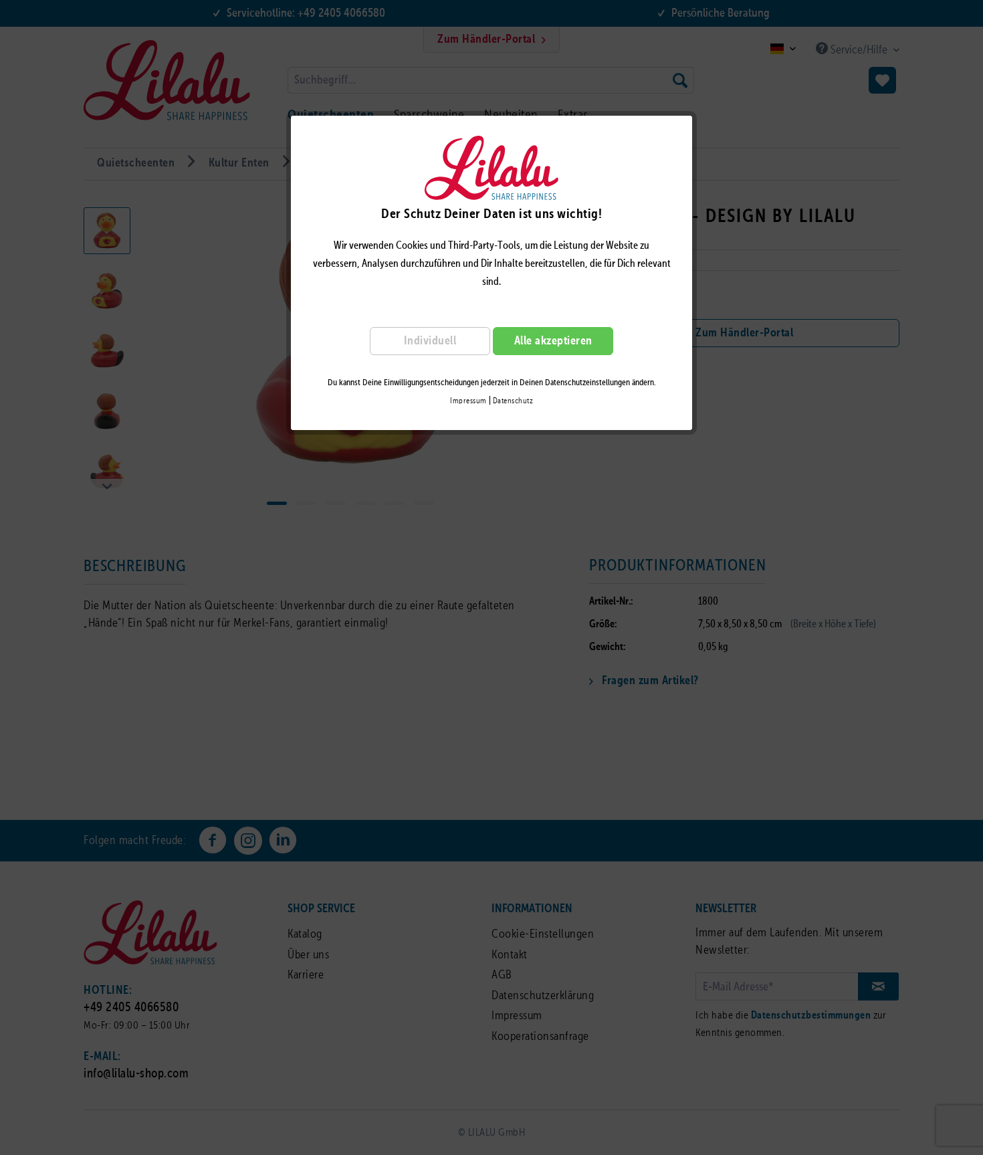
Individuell (430, 341)
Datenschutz (513, 401)
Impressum (468, 401)
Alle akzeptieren (553, 341)
